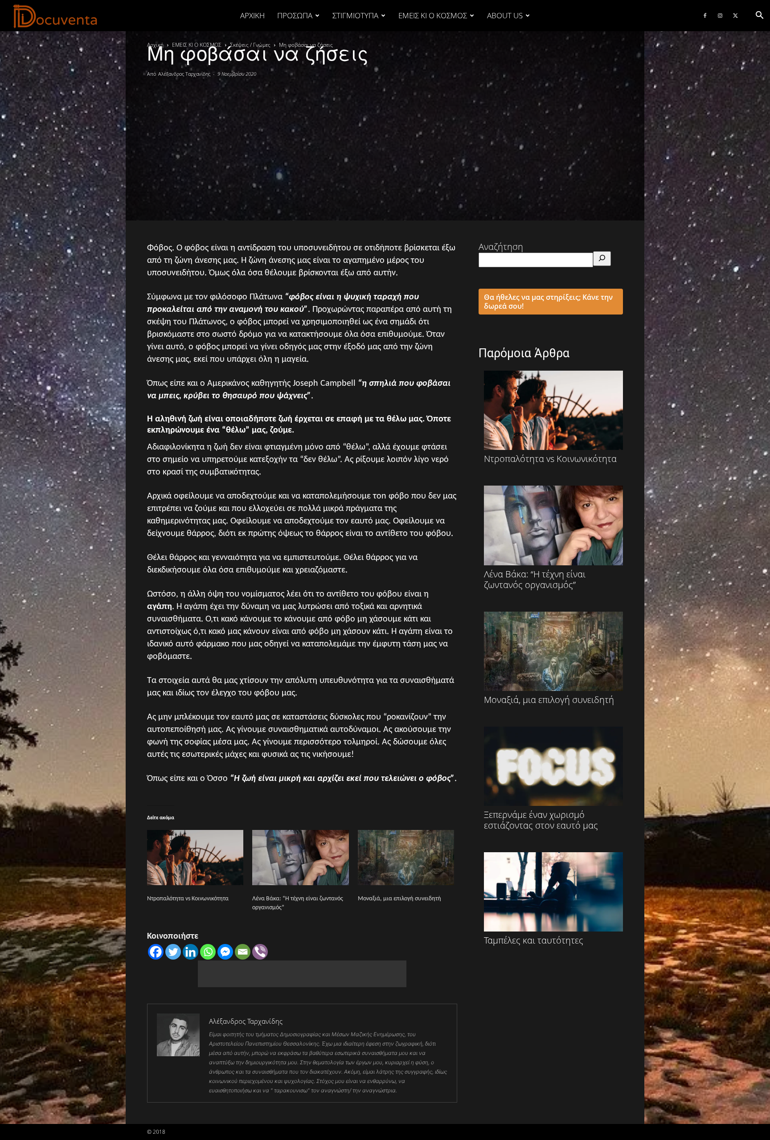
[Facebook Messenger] (225, 952)
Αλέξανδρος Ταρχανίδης (184, 73)
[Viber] (260, 952)
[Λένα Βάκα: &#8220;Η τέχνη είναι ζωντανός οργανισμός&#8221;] (300, 857)
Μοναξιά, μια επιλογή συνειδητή (399, 898)
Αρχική (252, 15)
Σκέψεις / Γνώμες (250, 45)
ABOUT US (505, 15)
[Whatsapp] (208, 952)
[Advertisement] (385, 144)
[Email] (242, 952)
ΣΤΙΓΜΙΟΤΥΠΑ (355, 15)
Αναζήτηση (501, 247)
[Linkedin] (190, 952)
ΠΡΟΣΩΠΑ (294, 15)
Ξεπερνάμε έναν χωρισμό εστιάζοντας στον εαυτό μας (541, 820)
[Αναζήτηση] (602, 258)
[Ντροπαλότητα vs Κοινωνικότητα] (195, 857)
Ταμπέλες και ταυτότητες (533, 940)
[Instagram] (720, 15)
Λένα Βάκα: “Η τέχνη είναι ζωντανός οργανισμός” (535, 579)
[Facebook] (705, 15)
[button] (759, 15)
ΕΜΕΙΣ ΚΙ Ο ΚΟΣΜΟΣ (432, 15)
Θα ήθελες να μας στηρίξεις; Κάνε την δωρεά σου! (548, 301)
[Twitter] (735, 15)
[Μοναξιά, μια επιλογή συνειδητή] (406, 857)
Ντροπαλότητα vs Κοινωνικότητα (188, 898)
